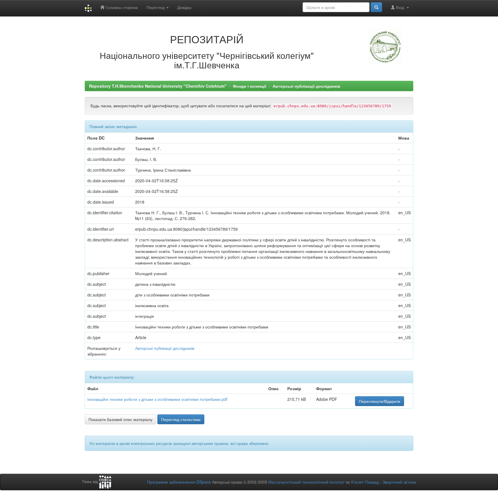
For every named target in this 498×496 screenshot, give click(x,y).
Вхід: (400, 7)
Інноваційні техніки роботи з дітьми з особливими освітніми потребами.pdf (157, 399)
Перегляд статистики (181, 419)
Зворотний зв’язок (399, 482)
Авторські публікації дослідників (306, 86)
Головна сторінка (121, 7)
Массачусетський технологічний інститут (306, 482)
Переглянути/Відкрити (379, 401)
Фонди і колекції (249, 86)
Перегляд (156, 7)
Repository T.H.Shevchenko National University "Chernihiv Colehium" (158, 86)
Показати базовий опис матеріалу (120, 419)
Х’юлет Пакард (365, 482)
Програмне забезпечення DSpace (179, 482)
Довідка (184, 7)
